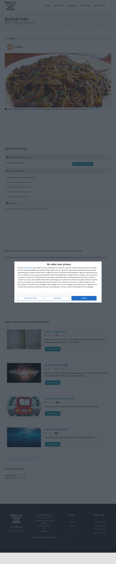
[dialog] (58, 282)
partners (30, 268)
